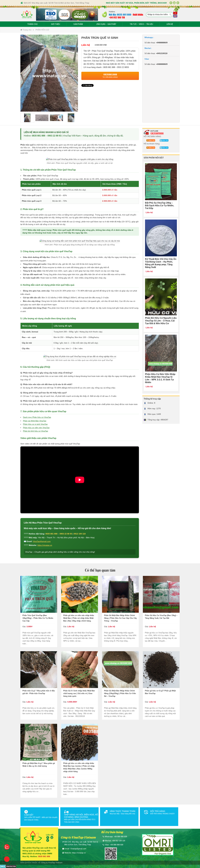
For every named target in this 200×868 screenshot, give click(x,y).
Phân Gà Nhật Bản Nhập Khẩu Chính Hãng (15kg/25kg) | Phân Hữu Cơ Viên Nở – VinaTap (120, 693)
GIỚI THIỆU (55, 24)
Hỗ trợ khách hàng (151, 143)
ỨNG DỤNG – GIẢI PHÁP (106, 24)
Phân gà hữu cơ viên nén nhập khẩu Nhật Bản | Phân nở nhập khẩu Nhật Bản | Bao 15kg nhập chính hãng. (78, 618)
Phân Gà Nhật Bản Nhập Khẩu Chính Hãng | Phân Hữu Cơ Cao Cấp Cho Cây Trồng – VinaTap (120, 618)
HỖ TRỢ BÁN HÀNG (152, 136)
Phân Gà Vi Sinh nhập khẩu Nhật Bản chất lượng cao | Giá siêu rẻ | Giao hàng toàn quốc (79, 693)
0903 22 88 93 (54, 136)
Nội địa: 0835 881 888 (120, 14)
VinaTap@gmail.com (42, 541)
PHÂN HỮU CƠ (42, 30)
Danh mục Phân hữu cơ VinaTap (37, 417)
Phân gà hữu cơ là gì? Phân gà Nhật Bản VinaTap (160, 692)
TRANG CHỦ (32, 24)
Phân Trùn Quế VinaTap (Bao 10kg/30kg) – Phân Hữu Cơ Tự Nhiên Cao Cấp (37, 618)
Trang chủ (26, 30)
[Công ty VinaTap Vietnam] (26, 14)
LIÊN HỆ (170, 24)
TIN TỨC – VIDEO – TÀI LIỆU (141, 24)
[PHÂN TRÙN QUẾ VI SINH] (49, 73)
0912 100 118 (80, 534)
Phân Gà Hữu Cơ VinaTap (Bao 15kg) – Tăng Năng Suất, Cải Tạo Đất (161, 616)
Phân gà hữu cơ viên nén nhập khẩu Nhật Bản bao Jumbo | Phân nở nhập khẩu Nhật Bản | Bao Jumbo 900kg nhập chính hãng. (79, 767)
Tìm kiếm (170, 14)
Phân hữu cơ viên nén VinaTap (36, 427)
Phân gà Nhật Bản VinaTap (34, 421)
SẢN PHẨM (78, 24)
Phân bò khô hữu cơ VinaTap (35, 431)
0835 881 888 (38, 136)
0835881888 (157, 133)
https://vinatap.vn (44, 545)
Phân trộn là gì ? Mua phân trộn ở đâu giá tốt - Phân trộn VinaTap (38, 692)
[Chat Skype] (150, 140)
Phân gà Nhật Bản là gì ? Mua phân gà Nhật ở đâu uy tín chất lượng (38, 764)
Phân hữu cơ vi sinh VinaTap (35, 424)
